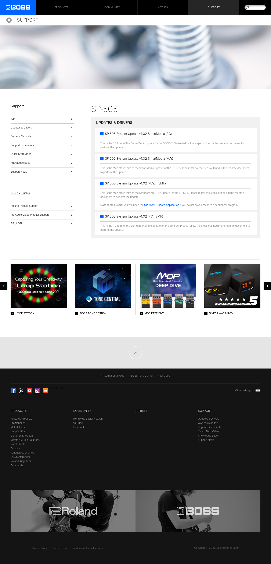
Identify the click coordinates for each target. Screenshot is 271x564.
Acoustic (16, 448)
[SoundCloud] (45, 392)
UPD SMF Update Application (161, 205)
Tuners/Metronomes (22, 452)
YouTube (78, 423)
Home (9, 20)
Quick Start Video (21, 154)
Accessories (18, 465)
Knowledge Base (20, 163)
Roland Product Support (24, 206)
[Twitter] (21, 392)
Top (13, 118)
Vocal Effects (18, 444)
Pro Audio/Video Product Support (30, 214)
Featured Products (21, 418)
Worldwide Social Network (88, 418)
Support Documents (22, 145)
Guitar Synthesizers (22, 435)
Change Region (244, 390)
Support (214, 7)
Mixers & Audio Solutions (25, 440)
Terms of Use (60, 548)
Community (112, 7)
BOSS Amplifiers (20, 457)
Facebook (79, 427)
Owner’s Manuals (21, 136)
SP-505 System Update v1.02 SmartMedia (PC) (138, 134)
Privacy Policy (39, 548)
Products (19, 411)
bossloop (164, 375)
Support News (19, 171)
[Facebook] (13, 392)
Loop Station (18, 431)
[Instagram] (37, 392)
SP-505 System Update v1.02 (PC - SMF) (134, 216)
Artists (163, 7)
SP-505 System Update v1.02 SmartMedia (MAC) (139, 158)
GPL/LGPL (17, 223)
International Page (113, 375)
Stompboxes (18, 423)
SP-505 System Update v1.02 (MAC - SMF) (135, 183)
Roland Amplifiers (21, 461)
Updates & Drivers (21, 127)
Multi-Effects (18, 427)
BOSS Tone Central (142, 375)
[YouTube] (29, 392)
